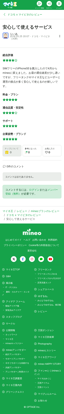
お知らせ (42, 400)
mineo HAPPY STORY (49, 363)
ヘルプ (26, 239)
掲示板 (9, 282)
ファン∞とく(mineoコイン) (47, 372)
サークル (10, 323)
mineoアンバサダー (16, 349)
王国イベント (43, 387)
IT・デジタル (11, 287)
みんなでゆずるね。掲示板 (49, 304)
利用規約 (52, 239)
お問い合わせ (39, 239)
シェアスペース (46, 289)
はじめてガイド (13, 239)
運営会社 (32, 250)
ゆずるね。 (43, 296)
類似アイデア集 (12, 306)
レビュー (42, 311)
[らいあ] (6, 35)
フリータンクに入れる (47, 274)
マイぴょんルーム (47, 393)
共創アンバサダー (13, 367)
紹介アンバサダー (13, 354)
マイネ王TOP (13, 269)
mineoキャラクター (14, 343)
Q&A (8, 276)
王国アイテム (43, 383)
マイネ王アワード (47, 357)
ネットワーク (11, 334)
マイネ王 (9, 339)
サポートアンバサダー (15, 359)
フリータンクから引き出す (49, 278)
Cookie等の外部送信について (44, 245)
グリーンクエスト (15, 391)
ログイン (34, 189)
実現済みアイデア (13, 310)
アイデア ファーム (15, 301)
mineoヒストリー (47, 350)
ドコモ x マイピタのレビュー (24, 14)
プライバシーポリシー (15, 245)
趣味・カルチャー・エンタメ (16, 293)
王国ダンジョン (46, 330)
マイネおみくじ (44, 378)
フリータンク (45, 269)
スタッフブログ (14, 316)
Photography (45, 343)
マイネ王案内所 (14, 385)
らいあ (14, 34)
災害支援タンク (44, 282)
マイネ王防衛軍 (46, 337)
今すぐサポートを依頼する (17, 363)
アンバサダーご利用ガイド (17, 371)
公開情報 (10, 330)
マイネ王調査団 (14, 378)
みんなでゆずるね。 (46, 300)
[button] (59, 36)
